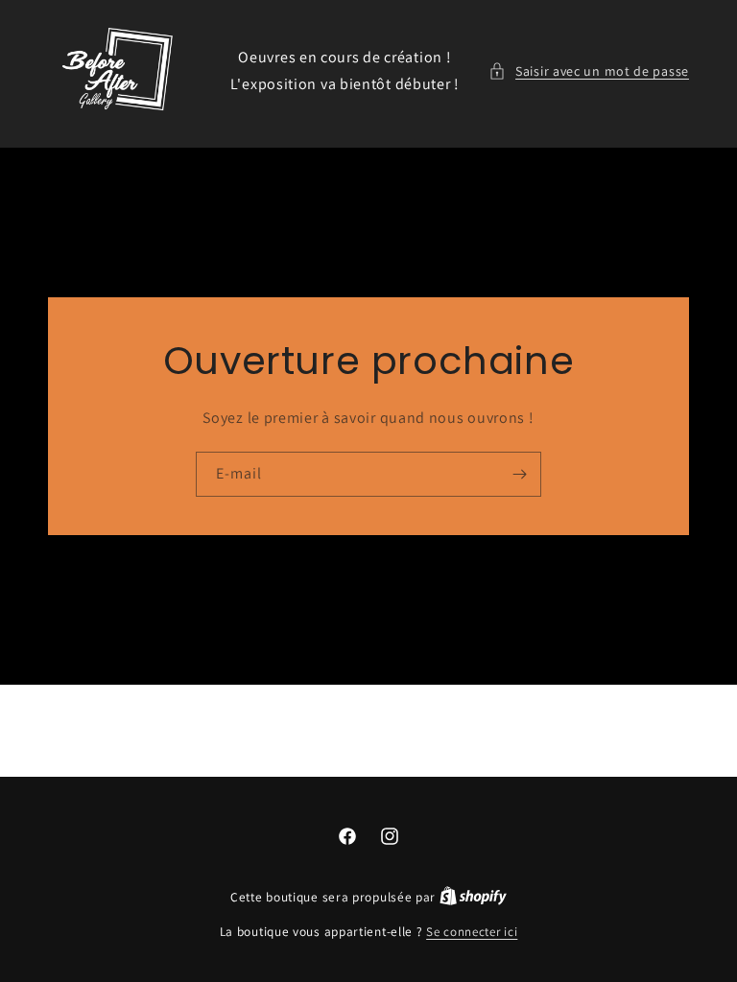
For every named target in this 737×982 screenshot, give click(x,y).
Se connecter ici (471, 932)
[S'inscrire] (519, 474)
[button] (588, 71)
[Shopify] (473, 897)
